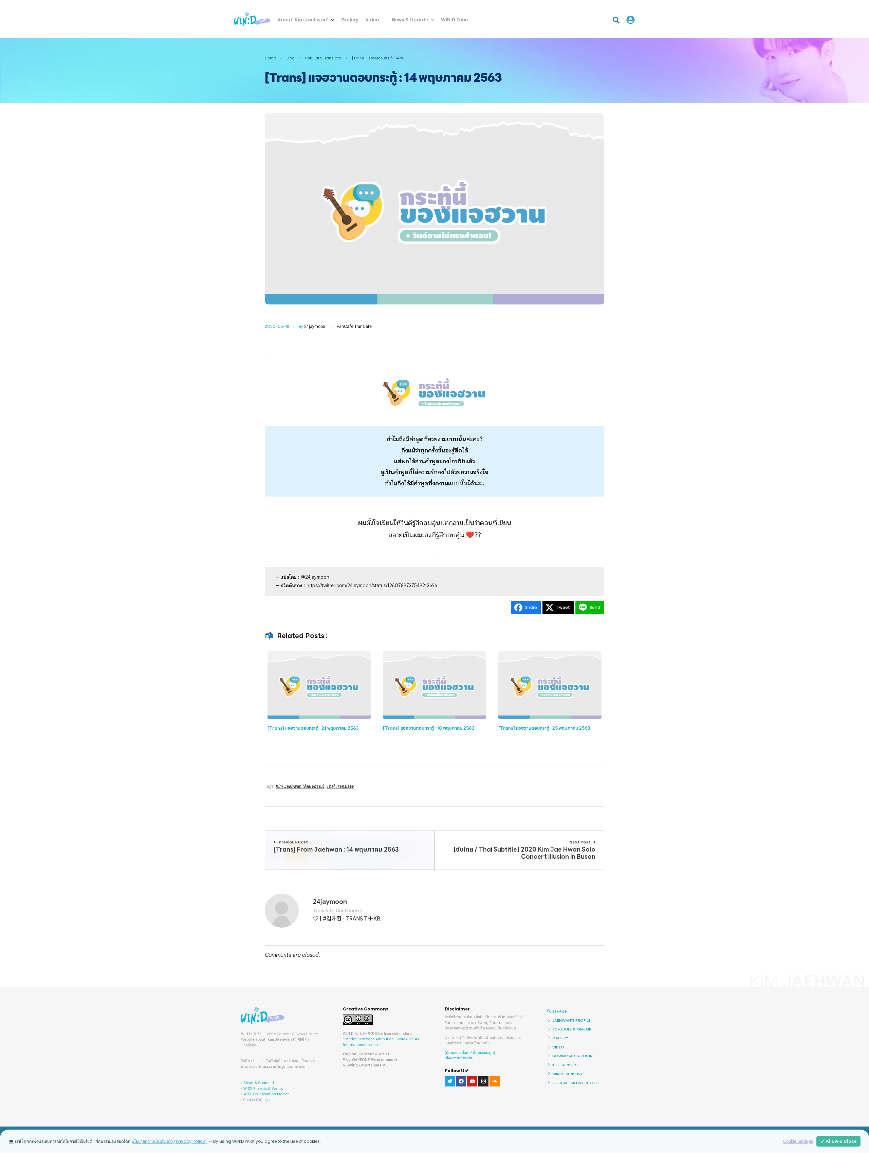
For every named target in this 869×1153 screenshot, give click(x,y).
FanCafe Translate (323, 58)
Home (270, 58)
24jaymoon (314, 326)
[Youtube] (472, 1081)
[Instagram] (483, 1081)
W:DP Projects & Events (263, 1088)
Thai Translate (340, 786)
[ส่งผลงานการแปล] (459, 1058)
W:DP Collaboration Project (266, 1094)
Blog (290, 58)
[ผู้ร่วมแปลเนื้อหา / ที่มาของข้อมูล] (470, 1053)
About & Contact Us (260, 1082)
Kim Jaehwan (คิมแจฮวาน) (300, 786)
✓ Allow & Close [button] (838, 1141)
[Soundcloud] (494, 1081)
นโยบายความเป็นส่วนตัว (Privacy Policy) (169, 1141)
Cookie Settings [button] (256, 1099)
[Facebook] (461, 1081)
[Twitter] (450, 1081)
